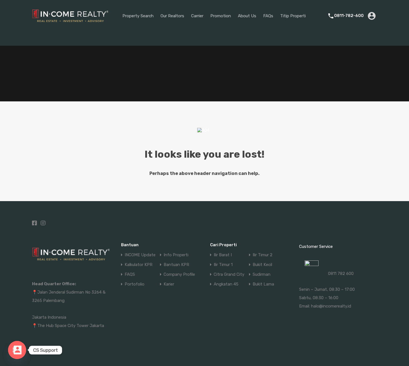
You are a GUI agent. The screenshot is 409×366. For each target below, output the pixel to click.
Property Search (138, 15)
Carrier (197, 15)
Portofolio (134, 284)
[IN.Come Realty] (70, 24)
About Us (247, 15)
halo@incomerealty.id (331, 306)
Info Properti (176, 255)
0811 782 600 (341, 273)
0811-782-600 (349, 15)
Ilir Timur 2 (262, 255)
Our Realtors (172, 15)
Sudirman (261, 274)
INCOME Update (140, 255)
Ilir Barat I (223, 255)
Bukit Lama (263, 284)
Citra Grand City (229, 274)
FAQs (268, 15)
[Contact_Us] (17, 350)
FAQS (130, 274)
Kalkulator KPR (138, 265)
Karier (169, 284)
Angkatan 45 (226, 284)
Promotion (220, 15)
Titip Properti (293, 15)
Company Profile (179, 274)
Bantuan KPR (176, 265)
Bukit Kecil (262, 265)
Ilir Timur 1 (223, 265)
